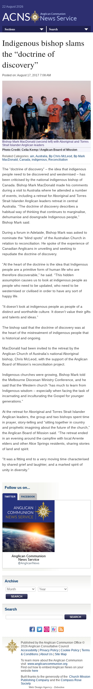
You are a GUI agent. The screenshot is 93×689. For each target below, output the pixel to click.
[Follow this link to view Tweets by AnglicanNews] (28, 534)
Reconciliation (58, 159)
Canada (24, 159)
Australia (41, 156)
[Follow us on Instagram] (46, 629)
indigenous (39, 159)
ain (32, 156)
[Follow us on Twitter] (39, 629)
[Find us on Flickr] (54, 629)
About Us (46, 654)
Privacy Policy (49, 650)
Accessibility (29, 650)
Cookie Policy (70, 650)
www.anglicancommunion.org (47, 664)
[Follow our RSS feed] (61, 629)
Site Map (61, 654)
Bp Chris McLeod (60, 156)
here (35, 670)
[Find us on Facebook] (32, 629)
